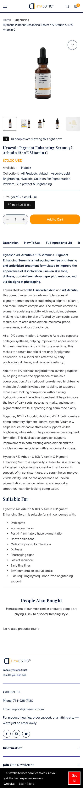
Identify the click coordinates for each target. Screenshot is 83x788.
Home (7, 20)
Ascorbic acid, (60, 173)
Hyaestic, (27, 179)
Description (10, 243)
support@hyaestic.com (28, 709)
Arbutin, (45, 173)
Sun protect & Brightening (34, 184)
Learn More (26, 783)
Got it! (74, 778)
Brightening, (11, 179)
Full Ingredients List (59, 243)
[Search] (67, 6)
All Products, (30, 173)
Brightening (21, 20)
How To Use (32, 243)
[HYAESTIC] (41, 6)
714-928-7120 (23, 700)
